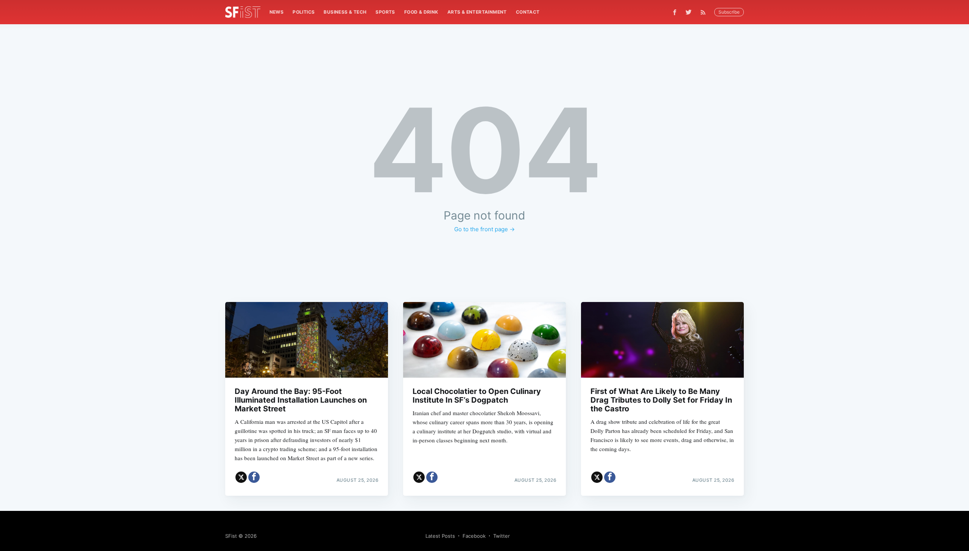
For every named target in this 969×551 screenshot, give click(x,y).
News (277, 12)
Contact (528, 12)
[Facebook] (674, 12)
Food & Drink (421, 12)
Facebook (474, 536)
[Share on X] (241, 477)
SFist (231, 536)
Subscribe (729, 12)
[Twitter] (688, 12)
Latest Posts (440, 536)
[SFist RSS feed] (705, 12)
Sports (385, 12)
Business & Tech (345, 12)
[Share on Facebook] (254, 477)
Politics (304, 12)
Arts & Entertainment (477, 12)
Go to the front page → (484, 229)
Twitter (501, 536)
